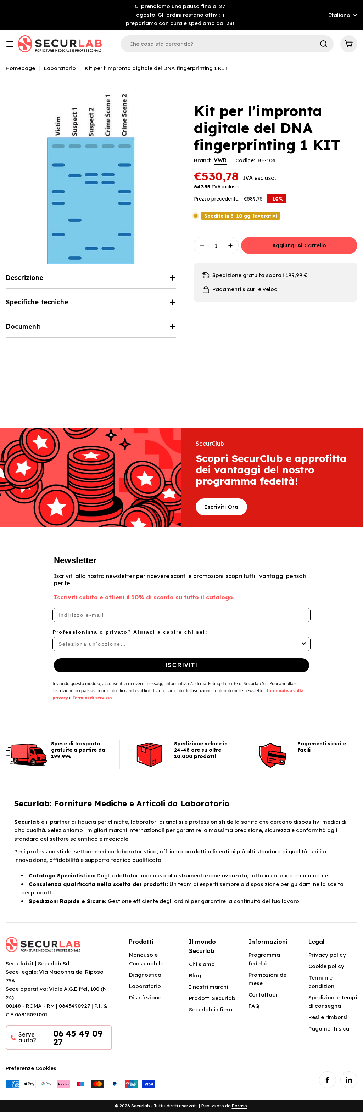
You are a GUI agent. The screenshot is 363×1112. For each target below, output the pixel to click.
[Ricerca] (323, 44)
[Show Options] (303, 644)
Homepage (20, 68)
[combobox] (179, 644)
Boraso (239, 1105)
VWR (220, 160)
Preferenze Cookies (31, 1068)
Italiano (339, 15)
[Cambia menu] (10, 44)
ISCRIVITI (181, 665)
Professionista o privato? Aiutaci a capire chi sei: (130, 632)
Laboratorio (60, 68)
